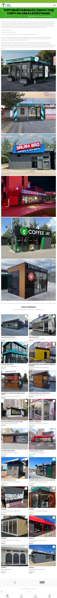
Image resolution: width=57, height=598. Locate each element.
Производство (17, 16)
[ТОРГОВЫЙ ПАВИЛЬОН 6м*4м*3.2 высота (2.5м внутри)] (42, 468)
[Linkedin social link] (30, 2)
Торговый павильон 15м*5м (36, 450)
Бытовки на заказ (24, 16)
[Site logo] (6, 5)
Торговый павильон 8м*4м (8, 450)
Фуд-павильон (14, 338)
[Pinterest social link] (28, 2)
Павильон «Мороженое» (35, 421)
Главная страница (9, 16)
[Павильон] (14, 497)
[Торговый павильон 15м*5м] (42, 439)
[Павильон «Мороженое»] (42, 409)
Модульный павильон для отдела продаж (12, 421)
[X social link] (27, 2)
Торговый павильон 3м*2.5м (8, 480)
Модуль (33, 367)
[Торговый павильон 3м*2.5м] (14, 468)
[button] (31, 427)
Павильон (3, 509)
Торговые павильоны (7, 338)
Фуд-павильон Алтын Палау (8, 337)
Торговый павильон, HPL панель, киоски (39, 393)
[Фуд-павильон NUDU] (42, 325)
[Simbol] (42, 582)
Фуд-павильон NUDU (34, 337)
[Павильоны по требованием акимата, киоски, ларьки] (14, 381)
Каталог (30, 367)
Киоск (2, 338)
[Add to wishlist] (26, 316)
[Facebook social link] (25, 2)
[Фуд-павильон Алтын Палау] (14, 325)
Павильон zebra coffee (7, 364)
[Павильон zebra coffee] (14, 352)
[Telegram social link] (32, 2)
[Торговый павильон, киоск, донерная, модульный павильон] (42, 352)
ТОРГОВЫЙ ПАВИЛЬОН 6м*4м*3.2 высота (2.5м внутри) (42, 480)
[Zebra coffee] (14, 582)
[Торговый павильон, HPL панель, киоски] (42, 381)
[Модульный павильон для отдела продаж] (14, 409)
